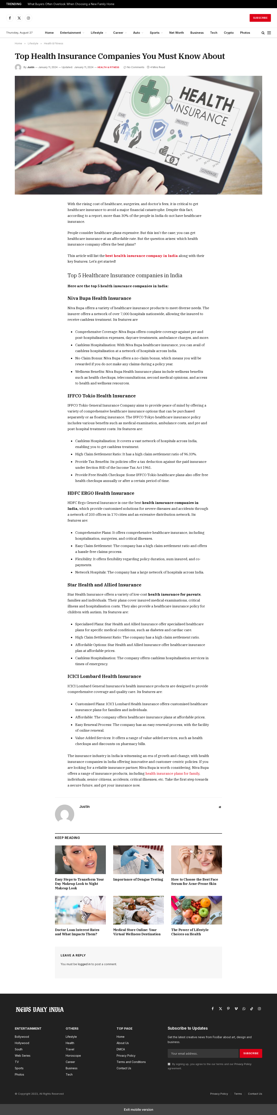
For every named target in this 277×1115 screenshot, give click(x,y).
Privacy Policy (242, 1064)
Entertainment (70, 32)
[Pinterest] (22, 242)
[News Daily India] (138, 18)
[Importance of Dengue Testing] (138, 859)
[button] (263, 32)
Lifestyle (97, 32)
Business (197, 32)
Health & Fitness (108, 67)
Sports (154, 32)
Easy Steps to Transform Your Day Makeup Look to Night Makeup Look (79, 883)
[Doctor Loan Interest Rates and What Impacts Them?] (80, 910)
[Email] (22, 251)
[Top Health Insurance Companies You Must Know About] (138, 135)
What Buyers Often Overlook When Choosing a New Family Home (71, 4)
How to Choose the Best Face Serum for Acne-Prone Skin (194, 881)
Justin (30, 67)
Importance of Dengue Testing (138, 879)
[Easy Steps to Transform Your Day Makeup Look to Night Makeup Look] (80, 859)
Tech (213, 32)
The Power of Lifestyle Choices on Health (189, 932)
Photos (245, 32)
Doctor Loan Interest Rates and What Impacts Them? (77, 932)
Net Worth (176, 32)
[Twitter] (22, 223)
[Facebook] (22, 214)
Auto (136, 32)
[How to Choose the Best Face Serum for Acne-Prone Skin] (196, 859)
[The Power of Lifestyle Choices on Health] (196, 910)
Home (49, 32)
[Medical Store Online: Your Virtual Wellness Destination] (138, 910)
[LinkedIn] (22, 233)
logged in (84, 964)
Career (118, 32)
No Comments (135, 67)
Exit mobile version (138, 1109)
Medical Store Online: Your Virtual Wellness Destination (137, 932)
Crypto (229, 32)
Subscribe (260, 17)
